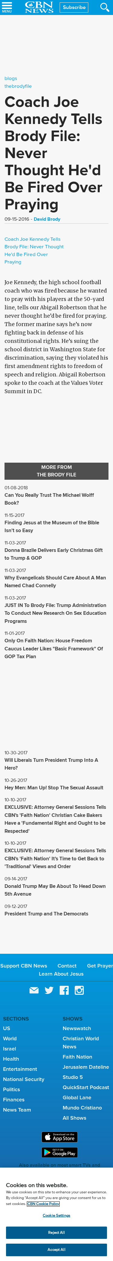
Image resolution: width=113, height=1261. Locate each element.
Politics (11, 1089)
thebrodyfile (18, 86)
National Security (23, 1079)
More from (56, 471)
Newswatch (77, 1028)
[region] (56, 1214)
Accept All (56, 1250)
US (6, 1028)
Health (11, 1059)
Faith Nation (77, 1057)
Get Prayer (100, 966)
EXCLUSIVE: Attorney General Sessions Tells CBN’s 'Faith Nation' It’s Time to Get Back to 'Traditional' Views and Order (55, 858)
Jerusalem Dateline (86, 1067)
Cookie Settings (56, 1216)
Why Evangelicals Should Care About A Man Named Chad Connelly (55, 582)
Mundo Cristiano (82, 1108)
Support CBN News (23, 966)
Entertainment (20, 1069)
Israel (9, 1049)
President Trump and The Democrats (46, 914)
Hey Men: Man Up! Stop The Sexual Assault (54, 787)
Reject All (56, 1233)
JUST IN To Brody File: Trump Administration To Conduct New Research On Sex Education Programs (55, 613)
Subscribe (74, 7)
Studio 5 (73, 1077)
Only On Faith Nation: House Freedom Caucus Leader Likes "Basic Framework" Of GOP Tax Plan (54, 648)
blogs (11, 78)
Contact (67, 966)
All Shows (74, 1118)
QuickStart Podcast (86, 1087)
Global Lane (77, 1097)
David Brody (47, 219)
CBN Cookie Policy (43, 1204)
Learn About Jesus (61, 974)
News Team (17, 1110)
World (10, 1039)
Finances (13, 1100)
